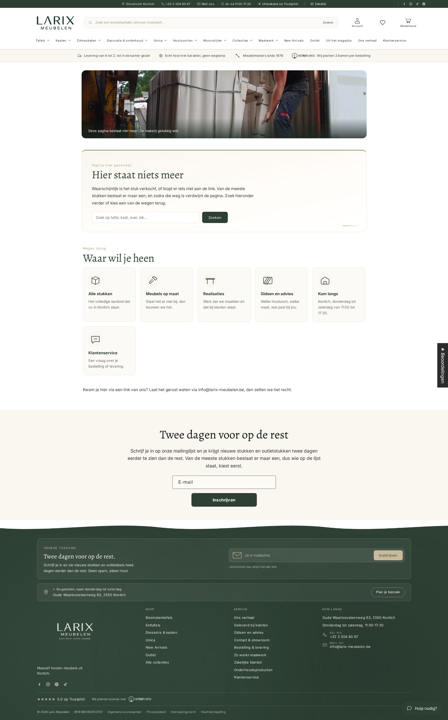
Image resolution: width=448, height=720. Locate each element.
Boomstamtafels (159, 617)
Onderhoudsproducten (253, 670)
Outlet (151, 655)
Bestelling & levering (251, 647)
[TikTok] (417, 4)
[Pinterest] (424, 4)
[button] (42, 40)
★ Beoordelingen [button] (443, 365)
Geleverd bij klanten (251, 625)
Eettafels (153, 625)
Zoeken (328, 22)
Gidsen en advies (249, 632)
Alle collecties (157, 662)
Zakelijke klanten (248, 662)
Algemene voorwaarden (124, 712)
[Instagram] (410, 4)
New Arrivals (156, 647)
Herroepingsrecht (183, 712)
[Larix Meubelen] (76, 633)
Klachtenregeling (213, 712)
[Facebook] (404, 4)
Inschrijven (224, 499)
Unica (150, 640)
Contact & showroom (251, 640)
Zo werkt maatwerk (250, 655)
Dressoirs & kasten (161, 632)
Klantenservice (246, 677)
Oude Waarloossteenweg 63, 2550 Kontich (358, 617)
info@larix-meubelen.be (221, 389)
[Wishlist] (382, 22)
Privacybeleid (156, 712)
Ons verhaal (244, 617)
